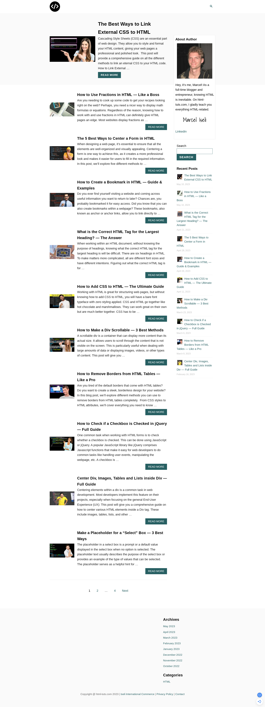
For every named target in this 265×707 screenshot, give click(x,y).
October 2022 (171, 666)
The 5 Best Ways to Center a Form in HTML (116, 138)
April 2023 (169, 632)
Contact (180, 694)
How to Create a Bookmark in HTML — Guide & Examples (194, 262)
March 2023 (170, 637)
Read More (111, 75)
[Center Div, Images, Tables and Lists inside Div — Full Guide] (62, 499)
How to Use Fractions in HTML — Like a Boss (118, 95)
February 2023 (172, 643)
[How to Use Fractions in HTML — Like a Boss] (62, 110)
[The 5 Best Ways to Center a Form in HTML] (62, 154)
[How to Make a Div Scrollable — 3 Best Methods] (62, 346)
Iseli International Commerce (137, 694)
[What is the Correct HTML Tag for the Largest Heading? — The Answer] (62, 253)
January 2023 (171, 649)
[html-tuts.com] (74, 6)
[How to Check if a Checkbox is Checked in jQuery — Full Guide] (62, 445)
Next (125, 590)
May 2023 (169, 626)
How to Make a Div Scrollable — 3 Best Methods (120, 330)
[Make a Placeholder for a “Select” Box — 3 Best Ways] (62, 552)
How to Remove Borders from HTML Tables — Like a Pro (193, 344)
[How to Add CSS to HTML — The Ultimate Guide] (62, 302)
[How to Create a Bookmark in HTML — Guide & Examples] (62, 201)
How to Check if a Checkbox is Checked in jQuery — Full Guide (194, 324)
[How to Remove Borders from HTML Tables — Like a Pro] (62, 393)
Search (181, 146)
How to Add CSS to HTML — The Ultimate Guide (120, 286)
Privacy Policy (165, 694)
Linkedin (181, 131)
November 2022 (172, 660)
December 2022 (172, 654)
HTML (166, 681)
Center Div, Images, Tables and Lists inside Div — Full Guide (194, 365)
